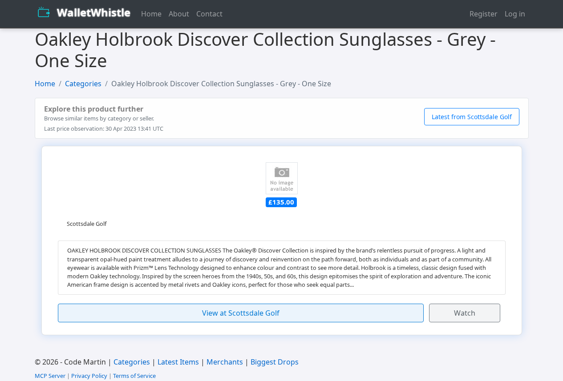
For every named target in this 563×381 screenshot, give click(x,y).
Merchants (225, 362)
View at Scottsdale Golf (240, 313)
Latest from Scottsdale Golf (472, 116)
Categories (83, 83)
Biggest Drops (275, 362)
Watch (464, 313)
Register (484, 14)
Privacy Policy (89, 376)
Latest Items (178, 362)
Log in (515, 14)
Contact (209, 14)
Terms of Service (134, 376)
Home (151, 14)
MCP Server (50, 376)
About (179, 14)
